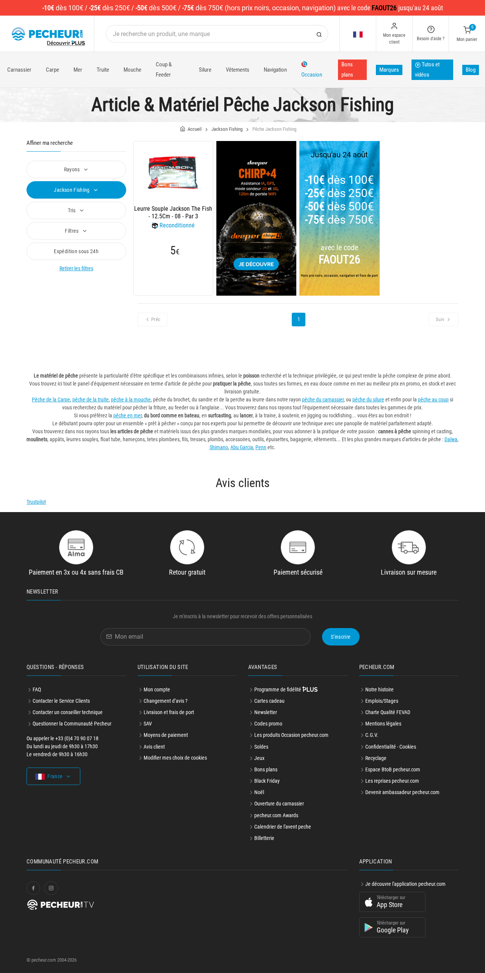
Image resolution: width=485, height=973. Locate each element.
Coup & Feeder (164, 69)
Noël (259, 792)
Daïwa (450, 439)
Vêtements (237, 69)
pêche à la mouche (131, 399)
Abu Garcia (241, 447)
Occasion (311, 74)
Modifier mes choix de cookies (175, 758)
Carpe (52, 69)
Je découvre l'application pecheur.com (405, 884)
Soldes (261, 747)
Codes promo (268, 724)
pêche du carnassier (323, 399)
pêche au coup (433, 399)
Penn (260, 447)
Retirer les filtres (76, 268)
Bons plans (347, 69)
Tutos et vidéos (427, 69)
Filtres (72, 231)
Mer (78, 69)
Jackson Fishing (72, 190)
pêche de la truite (90, 399)
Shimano (219, 447)
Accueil (195, 129)
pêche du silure (368, 399)
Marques (389, 69)
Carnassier (19, 69)
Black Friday (267, 781)
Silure (205, 69)
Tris (72, 210)
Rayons (72, 169)
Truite (103, 69)
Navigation (275, 69)
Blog (471, 69)
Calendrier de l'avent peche (282, 827)
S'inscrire (341, 637)
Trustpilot (36, 502)
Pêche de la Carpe (51, 399)
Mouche (132, 69)
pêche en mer (127, 415)
